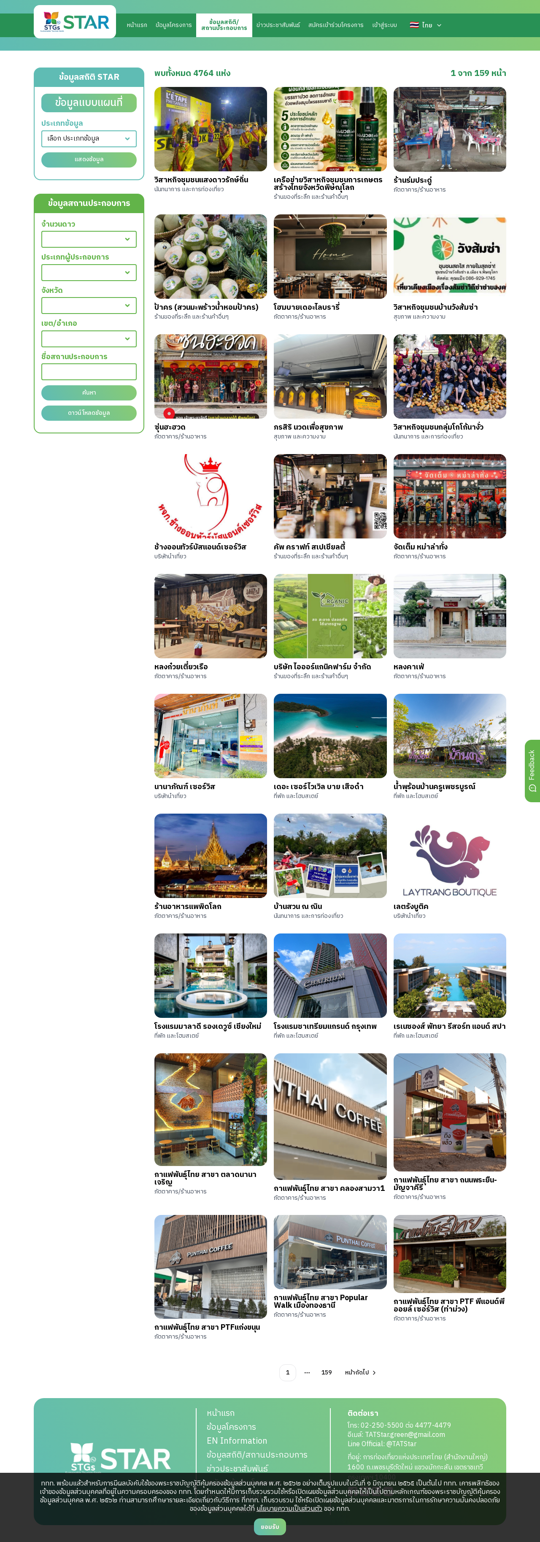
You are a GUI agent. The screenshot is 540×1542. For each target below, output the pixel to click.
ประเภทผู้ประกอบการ (75, 257)
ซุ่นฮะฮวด (170, 427)
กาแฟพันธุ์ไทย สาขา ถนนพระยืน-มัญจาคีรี (445, 1184)
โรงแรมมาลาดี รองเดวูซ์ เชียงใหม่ (207, 1026)
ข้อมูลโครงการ (174, 25)
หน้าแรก (137, 25)
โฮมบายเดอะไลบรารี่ (307, 307)
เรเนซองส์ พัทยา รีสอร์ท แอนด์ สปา (450, 1026)
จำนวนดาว (58, 225)
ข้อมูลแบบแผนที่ (89, 103)
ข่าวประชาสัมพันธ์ (278, 25)
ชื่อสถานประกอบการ (74, 357)
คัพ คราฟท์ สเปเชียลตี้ (309, 547)
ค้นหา (89, 393)
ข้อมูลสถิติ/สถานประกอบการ (257, 1455)
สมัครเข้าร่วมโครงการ (336, 25)
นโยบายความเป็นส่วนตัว (289, 1509)
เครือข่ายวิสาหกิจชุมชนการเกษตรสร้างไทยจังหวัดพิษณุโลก (328, 184)
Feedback (532, 765)
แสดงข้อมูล (89, 159)
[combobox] (89, 138)
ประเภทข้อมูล (62, 124)
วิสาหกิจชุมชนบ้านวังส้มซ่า (436, 307)
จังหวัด (52, 291)
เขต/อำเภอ (59, 324)
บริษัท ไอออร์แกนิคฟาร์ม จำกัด (322, 667)
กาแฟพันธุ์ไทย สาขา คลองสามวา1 (329, 1188)
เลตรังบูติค (411, 907)
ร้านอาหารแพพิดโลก (187, 907)
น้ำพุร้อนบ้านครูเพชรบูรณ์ (434, 787)
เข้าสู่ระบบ (384, 25)
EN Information (237, 1441)
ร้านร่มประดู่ (413, 180)
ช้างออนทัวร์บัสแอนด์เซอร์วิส (200, 547)
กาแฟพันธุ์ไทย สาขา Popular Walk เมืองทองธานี (321, 1302)
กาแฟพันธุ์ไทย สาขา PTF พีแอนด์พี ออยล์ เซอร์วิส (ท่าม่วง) (449, 1306)
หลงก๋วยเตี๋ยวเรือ (181, 667)
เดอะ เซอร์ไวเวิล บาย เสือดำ (319, 787)
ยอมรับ (270, 1527)
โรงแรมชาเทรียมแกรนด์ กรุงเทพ (325, 1026)
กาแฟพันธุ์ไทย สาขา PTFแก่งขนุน (207, 1327)
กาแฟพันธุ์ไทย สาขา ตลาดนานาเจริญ (205, 1179)
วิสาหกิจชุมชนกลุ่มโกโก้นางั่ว (438, 427)
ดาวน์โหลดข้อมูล (89, 413)
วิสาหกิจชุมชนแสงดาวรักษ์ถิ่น (201, 180)
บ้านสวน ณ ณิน (298, 907)
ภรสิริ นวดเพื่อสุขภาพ (308, 427)
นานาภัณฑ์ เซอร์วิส (184, 787)
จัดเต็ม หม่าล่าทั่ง (421, 547)
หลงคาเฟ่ (409, 667)
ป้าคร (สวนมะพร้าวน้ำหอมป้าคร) (206, 307)
